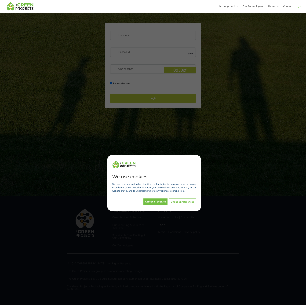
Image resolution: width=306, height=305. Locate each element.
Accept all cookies (155, 201)
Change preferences (182, 201)
